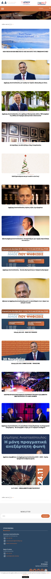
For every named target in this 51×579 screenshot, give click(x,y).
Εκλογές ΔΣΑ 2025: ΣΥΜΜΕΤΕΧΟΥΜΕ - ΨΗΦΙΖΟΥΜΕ (25, 363)
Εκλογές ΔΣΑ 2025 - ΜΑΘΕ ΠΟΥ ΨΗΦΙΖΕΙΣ (25, 332)
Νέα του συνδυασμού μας (29, 49)
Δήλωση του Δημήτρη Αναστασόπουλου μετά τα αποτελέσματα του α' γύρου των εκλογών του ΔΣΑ (25, 302)
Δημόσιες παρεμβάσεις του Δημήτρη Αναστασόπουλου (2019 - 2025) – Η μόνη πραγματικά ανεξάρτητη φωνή (25, 458)
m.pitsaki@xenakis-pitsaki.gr (12, 556)
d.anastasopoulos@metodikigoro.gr (14, 540)
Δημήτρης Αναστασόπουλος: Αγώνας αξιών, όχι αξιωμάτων (25, 207)
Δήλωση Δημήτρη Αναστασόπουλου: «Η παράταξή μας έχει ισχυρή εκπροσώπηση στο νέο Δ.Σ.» (25, 239)
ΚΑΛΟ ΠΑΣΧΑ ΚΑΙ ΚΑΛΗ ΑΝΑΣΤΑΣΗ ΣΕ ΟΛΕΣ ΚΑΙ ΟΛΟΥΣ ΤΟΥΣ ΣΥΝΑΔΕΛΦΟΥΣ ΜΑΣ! (25, 51)
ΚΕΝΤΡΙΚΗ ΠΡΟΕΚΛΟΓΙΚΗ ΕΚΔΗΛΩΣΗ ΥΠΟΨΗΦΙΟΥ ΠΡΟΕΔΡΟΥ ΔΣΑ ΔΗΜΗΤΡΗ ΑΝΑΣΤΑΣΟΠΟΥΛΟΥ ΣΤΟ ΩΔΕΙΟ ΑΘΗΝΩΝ (25, 395)
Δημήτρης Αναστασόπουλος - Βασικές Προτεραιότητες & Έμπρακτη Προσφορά (25, 270)
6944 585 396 (9, 538)
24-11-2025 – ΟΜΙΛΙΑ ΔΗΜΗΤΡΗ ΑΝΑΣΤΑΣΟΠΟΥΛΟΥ (25, 488)
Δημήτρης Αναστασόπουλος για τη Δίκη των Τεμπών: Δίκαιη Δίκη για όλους (25, 83)
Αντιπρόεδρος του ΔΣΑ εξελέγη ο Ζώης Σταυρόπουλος (25, 145)
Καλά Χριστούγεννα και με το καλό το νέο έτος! (25, 176)
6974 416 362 (9, 553)
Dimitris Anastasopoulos (11, 543)
